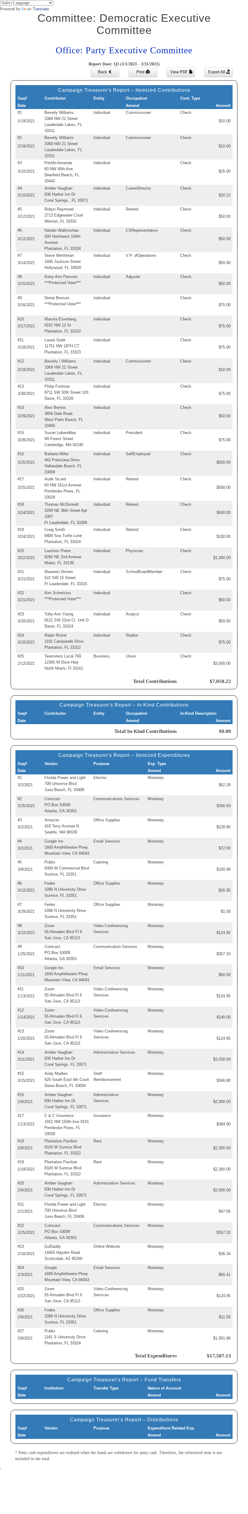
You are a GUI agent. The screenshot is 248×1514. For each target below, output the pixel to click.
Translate (41, 9)
